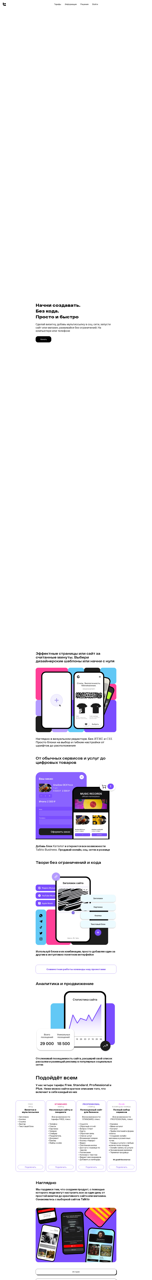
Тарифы (57, 4)
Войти (95, 4)
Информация (71, 4)
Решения (84, 4)
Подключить (30, 1167)
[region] (76, 1136)
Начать (43, 339)
